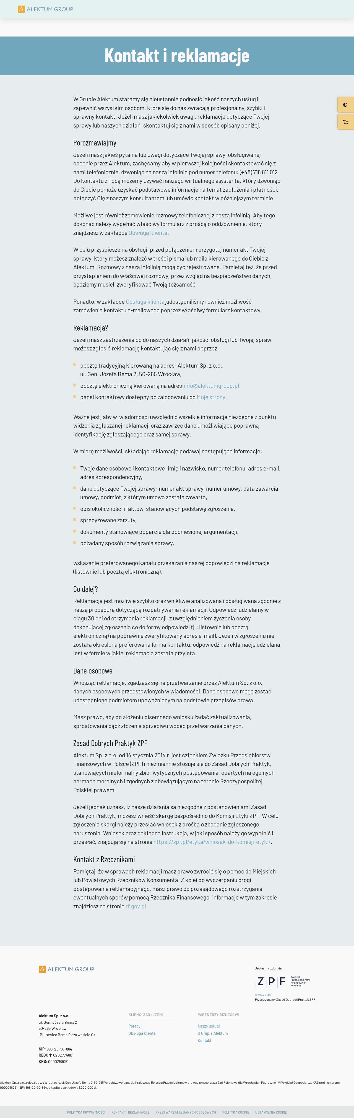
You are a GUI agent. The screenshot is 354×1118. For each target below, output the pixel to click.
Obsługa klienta (148, 232)
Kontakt (204, 1040)
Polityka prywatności (86, 1112)
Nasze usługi (209, 1026)
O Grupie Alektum (213, 1033)
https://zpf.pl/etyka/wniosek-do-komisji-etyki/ (212, 841)
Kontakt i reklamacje (130, 1112)
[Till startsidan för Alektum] (45, 9)
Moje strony (211, 396)
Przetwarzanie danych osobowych (185, 1112)
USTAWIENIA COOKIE (271, 1112)
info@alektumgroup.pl (212, 385)
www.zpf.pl (263, 994)
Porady (134, 1026)
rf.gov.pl (136, 906)
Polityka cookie (235, 1112)
